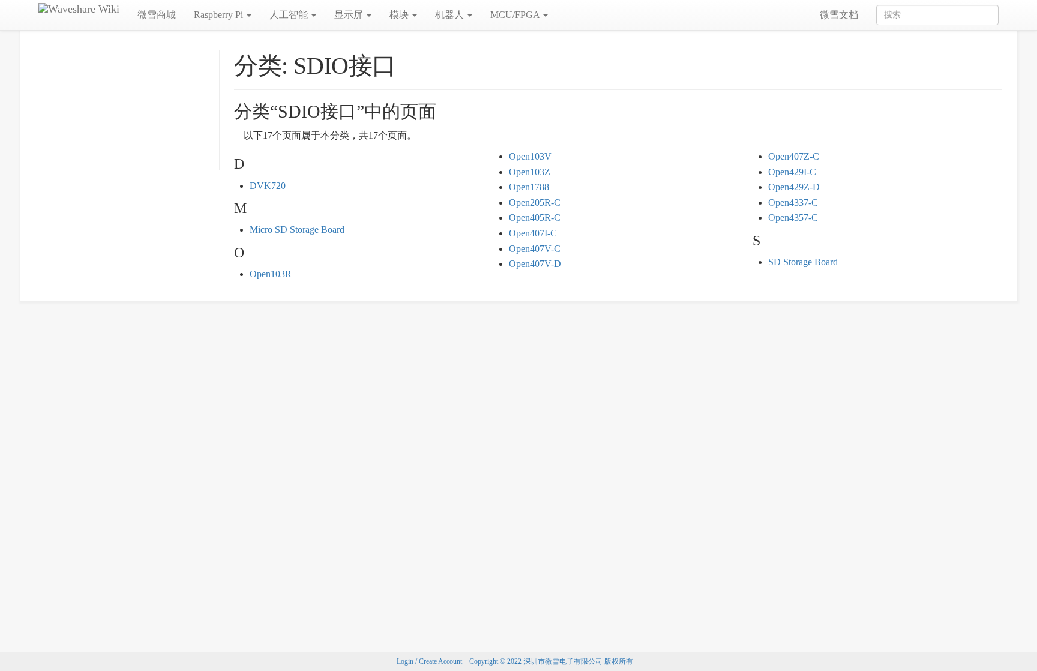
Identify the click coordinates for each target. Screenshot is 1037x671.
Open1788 (529, 187)
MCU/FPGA (516, 15)
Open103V (530, 156)
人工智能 (289, 15)
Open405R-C (535, 217)
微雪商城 (156, 15)
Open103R (271, 274)
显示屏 (349, 15)
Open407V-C (535, 249)
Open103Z (529, 172)
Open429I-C (792, 172)
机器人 (450, 15)
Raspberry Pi (219, 15)
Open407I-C (533, 233)
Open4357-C (793, 217)
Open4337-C (793, 202)
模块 (400, 15)
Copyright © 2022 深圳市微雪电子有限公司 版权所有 (551, 661)
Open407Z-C (793, 156)
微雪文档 (839, 15)
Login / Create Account (429, 661)
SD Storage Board (803, 262)
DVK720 (268, 186)
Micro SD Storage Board (297, 229)
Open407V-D (535, 264)
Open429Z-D (794, 187)
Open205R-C (535, 202)
